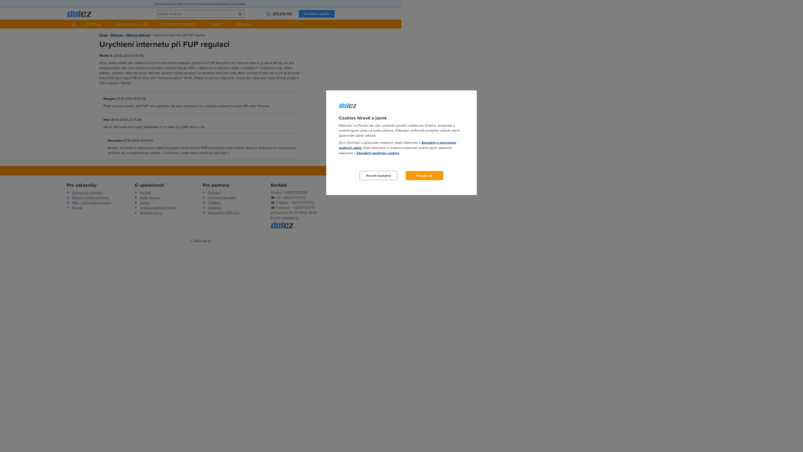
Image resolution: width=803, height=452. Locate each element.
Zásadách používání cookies (378, 153)
